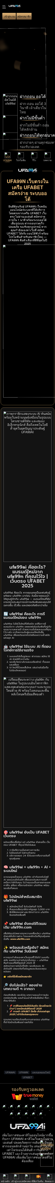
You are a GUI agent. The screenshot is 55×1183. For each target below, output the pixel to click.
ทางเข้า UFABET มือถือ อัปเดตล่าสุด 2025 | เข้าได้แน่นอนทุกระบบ (29, 1013)
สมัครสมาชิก (24, 16)
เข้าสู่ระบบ (9, 16)
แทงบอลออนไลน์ (41, 1072)
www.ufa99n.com (20, 939)
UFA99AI (7, 160)
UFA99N (23, 1072)
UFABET (27, 1077)
